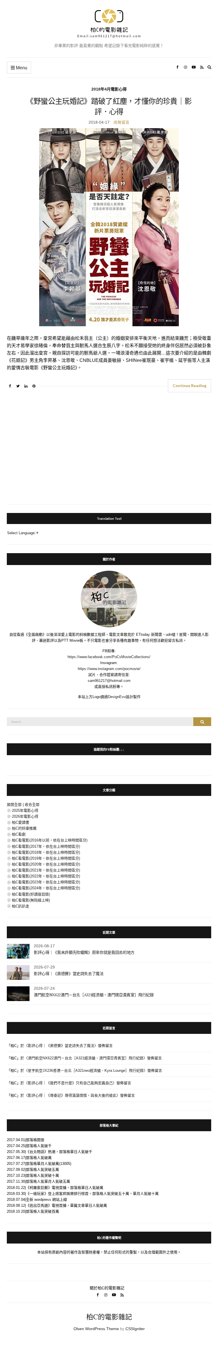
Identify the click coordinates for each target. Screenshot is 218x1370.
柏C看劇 (19, 834)
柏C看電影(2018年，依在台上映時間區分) (46, 852)
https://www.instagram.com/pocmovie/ (109, 669)
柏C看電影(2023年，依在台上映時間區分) (46, 882)
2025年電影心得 (25, 810)
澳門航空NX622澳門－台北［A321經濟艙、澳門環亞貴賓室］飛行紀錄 (94, 994)
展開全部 (14, 804)
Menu (21, 67)
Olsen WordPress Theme (96, 1328)
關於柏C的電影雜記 (107, 1288)
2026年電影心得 (25, 816)
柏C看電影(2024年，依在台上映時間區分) (46, 888)
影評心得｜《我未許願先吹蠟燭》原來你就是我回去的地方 (84, 952)
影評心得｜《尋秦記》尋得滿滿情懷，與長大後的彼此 (72, 1095)
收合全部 (32, 804)
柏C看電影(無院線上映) (31, 900)
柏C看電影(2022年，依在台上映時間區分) (46, 876)
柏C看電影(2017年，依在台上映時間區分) (46, 846)
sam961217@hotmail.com (109, 680)
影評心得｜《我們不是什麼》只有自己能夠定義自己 (70, 1083)
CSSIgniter (135, 1328)
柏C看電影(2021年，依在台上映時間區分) (46, 870)
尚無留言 (121, 122)
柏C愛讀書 (20, 822)
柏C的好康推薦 (24, 828)
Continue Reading (189, 385)
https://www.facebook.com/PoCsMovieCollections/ (109, 657)
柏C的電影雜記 (109, 1317)
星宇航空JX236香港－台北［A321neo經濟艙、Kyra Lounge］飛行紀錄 (86, 1070)
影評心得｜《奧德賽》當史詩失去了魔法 (69, 973)
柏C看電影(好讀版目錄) (31, 894)
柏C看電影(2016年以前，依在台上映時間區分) (49, 840)
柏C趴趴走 (20, 906)
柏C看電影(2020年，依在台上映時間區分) (46, 864)
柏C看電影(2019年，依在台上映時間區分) (46, 858)
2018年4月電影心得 (109, 89)
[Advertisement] (109, 450)
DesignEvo (117, 697)
